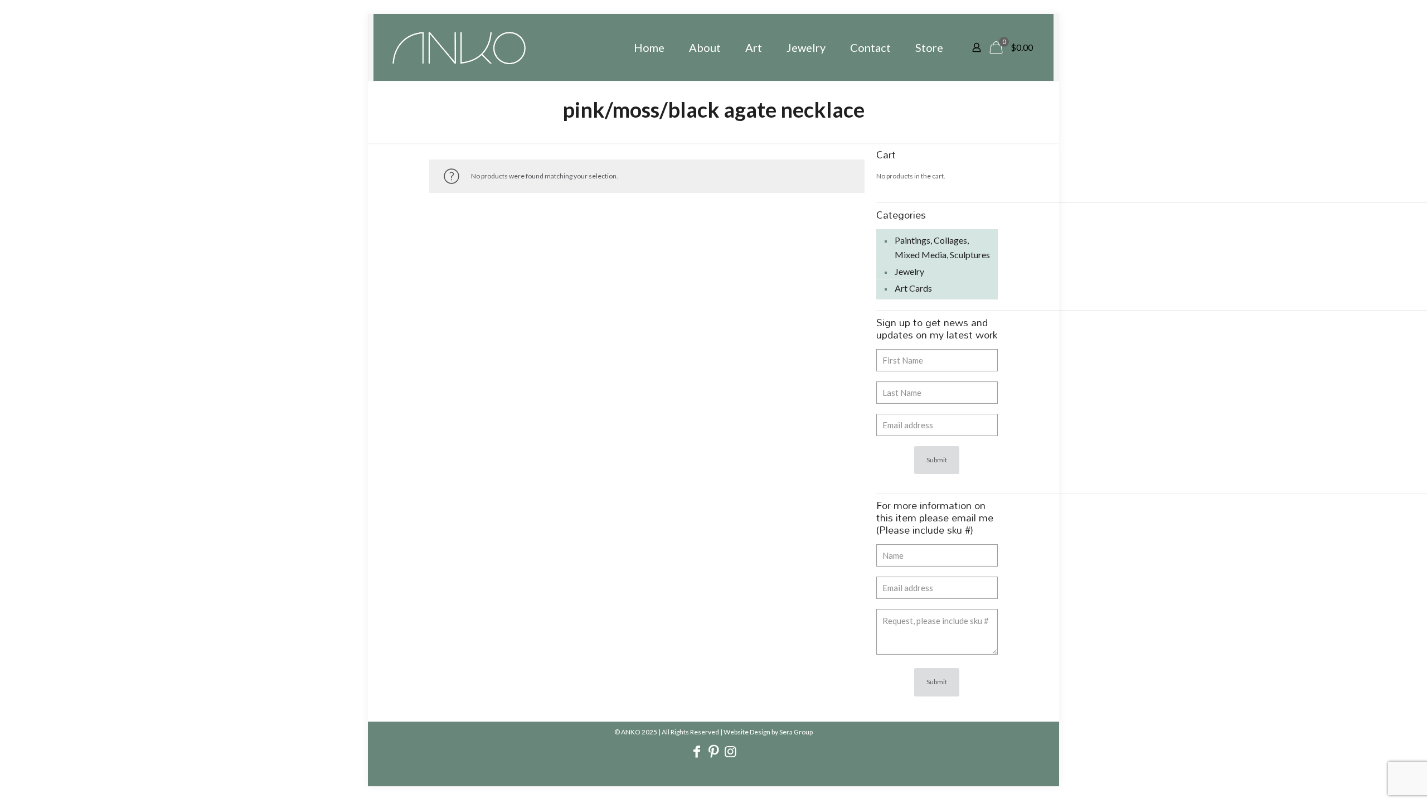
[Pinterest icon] (713, 753)
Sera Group (796, 732)
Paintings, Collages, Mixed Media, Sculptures (942, 247)
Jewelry (909, 271)
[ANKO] (458, 47)
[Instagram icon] (730, 753)
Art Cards (913, 288)
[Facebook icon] (696, 753)
